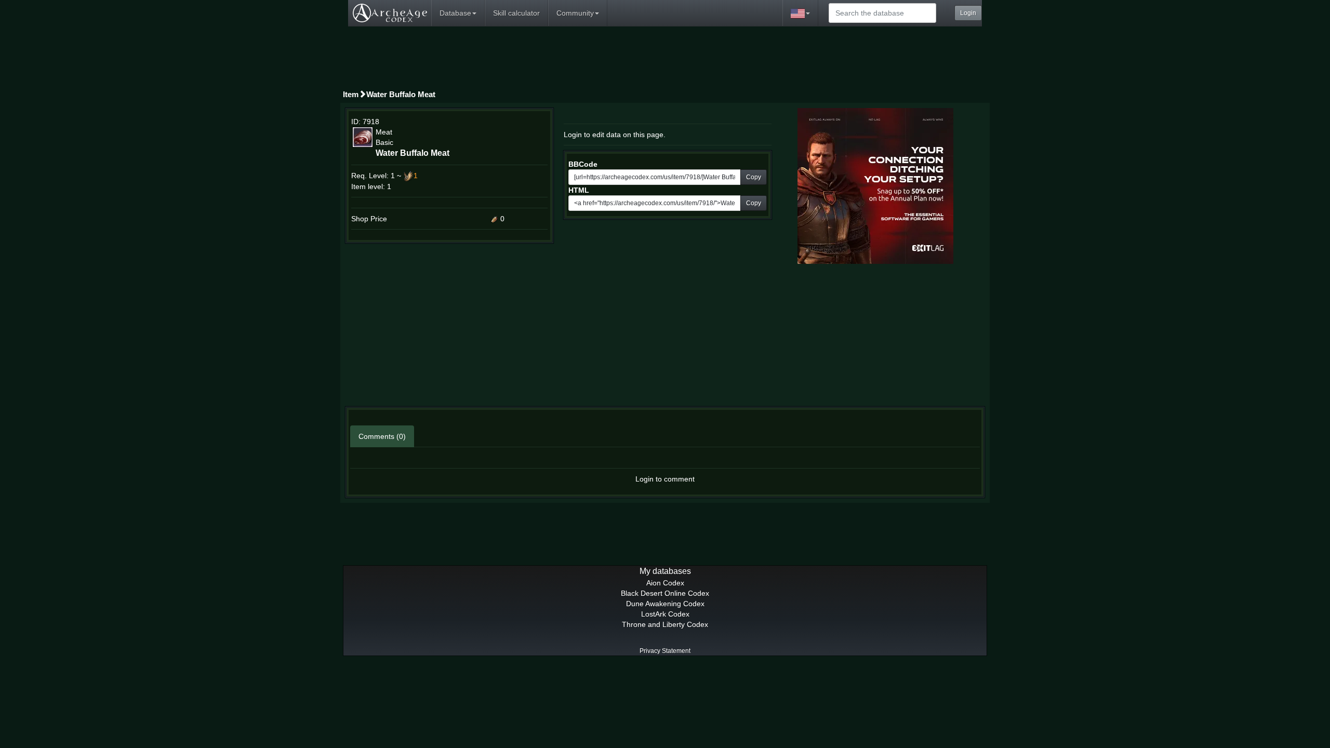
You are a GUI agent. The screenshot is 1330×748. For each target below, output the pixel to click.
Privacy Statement (665, 650)
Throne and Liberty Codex (665, 624)
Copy (753, 177)
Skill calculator (516, 13)
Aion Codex (665, 583)
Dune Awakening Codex (665, 603)
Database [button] (455, 13)
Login (968, 13)
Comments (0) (382, 436)
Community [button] (575, 13)
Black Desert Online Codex (665, 593)
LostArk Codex (665, 614)
